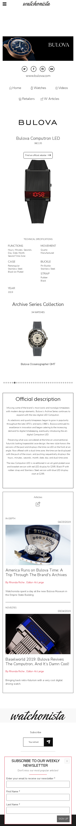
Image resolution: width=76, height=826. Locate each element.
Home (16, 88)
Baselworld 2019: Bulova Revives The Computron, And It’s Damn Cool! (37, 662)
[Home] (38, 3)
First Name (13, 791)
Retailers (28, 99)
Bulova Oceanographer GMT (38, 364)
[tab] (38, 501)
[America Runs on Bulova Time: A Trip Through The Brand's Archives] (38, 544)
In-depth (10, 518)
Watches (40, 88)
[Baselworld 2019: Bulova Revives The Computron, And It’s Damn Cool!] (38, 633)
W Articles (51, 99)
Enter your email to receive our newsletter (30, 778)
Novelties (10, 607)
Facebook (33, 69)
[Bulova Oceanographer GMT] (38, 338)
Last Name (13, 804)
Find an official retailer (35, 155)
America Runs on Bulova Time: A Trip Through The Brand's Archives (36, 573)
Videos (63, 88)
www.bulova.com (38, 76)
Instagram (42, 69)
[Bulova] (38, 122)
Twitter (24, 69)
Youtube (51, 69)
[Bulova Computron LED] (38, 191)
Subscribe (35, 732)
